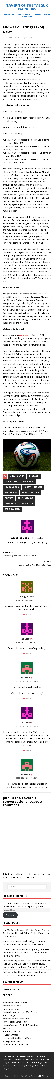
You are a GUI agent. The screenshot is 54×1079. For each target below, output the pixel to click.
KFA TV (6, 1028)
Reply (28, 614)
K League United (10, 1034)
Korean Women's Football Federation (20, 1025)
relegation (27, 503)
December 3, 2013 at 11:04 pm (27, 681)
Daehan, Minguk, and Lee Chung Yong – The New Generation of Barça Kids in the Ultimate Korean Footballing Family (26, 952)
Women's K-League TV (13, 1005)
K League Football (11, 1041)
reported (24, 335)
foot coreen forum (11, 1009)
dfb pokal (34, 476)
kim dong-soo (12, 487)
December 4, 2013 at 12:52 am (27, 778)
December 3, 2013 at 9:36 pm (27, 642)
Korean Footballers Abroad (15, 1002)
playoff (9, 498)
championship (17, 476)
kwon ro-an (11, 492)
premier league (25, 498)
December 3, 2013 (13, 37)
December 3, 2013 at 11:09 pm (27, 726)
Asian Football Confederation (16, 1044)
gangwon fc (11, 481)
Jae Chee (28, 37)
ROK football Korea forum (15, 1021)
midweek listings (30, 492)
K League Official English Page (17, 1038)
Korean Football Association (16, 1018)
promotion (10, 503)
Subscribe (10, 915)
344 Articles (37, 538)
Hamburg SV (28, 481)
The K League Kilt (11, 1015)
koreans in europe (33, 487)
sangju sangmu (12, 509)
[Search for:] (27, 886)
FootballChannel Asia (12, 1031)
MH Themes (44, 1076)
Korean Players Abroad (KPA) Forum (20, 1012)
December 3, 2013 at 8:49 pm (27, 600)
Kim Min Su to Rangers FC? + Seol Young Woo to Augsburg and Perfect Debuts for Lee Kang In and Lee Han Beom (26, 933)
